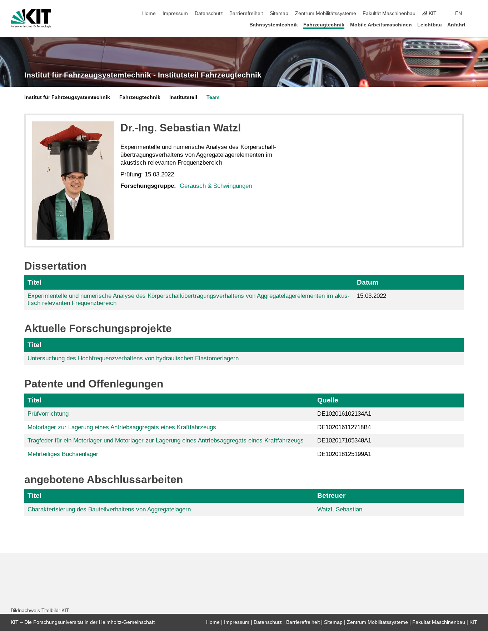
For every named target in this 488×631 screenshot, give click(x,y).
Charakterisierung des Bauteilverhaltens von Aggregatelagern (109, 509)
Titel (34, 282)
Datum (367, 282)
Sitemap (279, 13)
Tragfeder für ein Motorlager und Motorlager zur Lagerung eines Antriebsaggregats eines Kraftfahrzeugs (166, 440)
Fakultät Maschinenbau (389, 13)
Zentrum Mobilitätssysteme (325, 13)
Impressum (175, 13)
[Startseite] (475, 24)
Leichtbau (429, 24)
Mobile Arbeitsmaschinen (381, 24)
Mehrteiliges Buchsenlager (63, 454)
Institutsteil (183, 97)
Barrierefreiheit (246, 13)
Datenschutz (209, 13)
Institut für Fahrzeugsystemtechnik (67, 97)
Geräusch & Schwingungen (216, 185)
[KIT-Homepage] (31, 18)
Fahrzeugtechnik (323, 24)
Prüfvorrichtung (48, 413)
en (458, 13)
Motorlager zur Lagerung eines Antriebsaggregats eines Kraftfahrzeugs (122, 427)
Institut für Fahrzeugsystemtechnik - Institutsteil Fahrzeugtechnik (143, 75)
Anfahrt (456, 24)
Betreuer (331, 495)
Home (149, 13)
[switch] (475, 13)
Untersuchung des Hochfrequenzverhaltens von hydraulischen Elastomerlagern (133, 358)
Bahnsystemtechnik (273, 24)
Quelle (327, 400)
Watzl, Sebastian (339, 509)
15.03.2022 (371, 295)
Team (212, 97)
